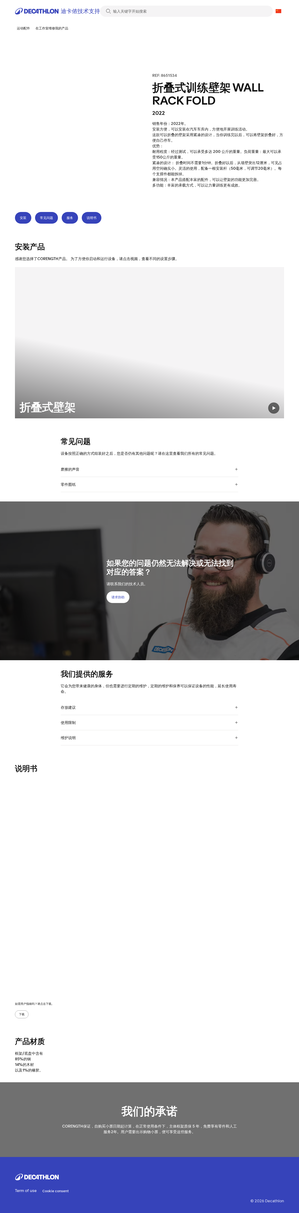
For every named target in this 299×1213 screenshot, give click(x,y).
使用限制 (68, 722)
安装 (23, 218)
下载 (22, 1014)
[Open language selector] (278, 11)
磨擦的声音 (70, 469)
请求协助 (118, 597)
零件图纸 (68, 484)
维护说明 (68, 737)
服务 (70, 218)
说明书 (91, 218)
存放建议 (68, 707)
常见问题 (46, 218)
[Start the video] (273, 408)
